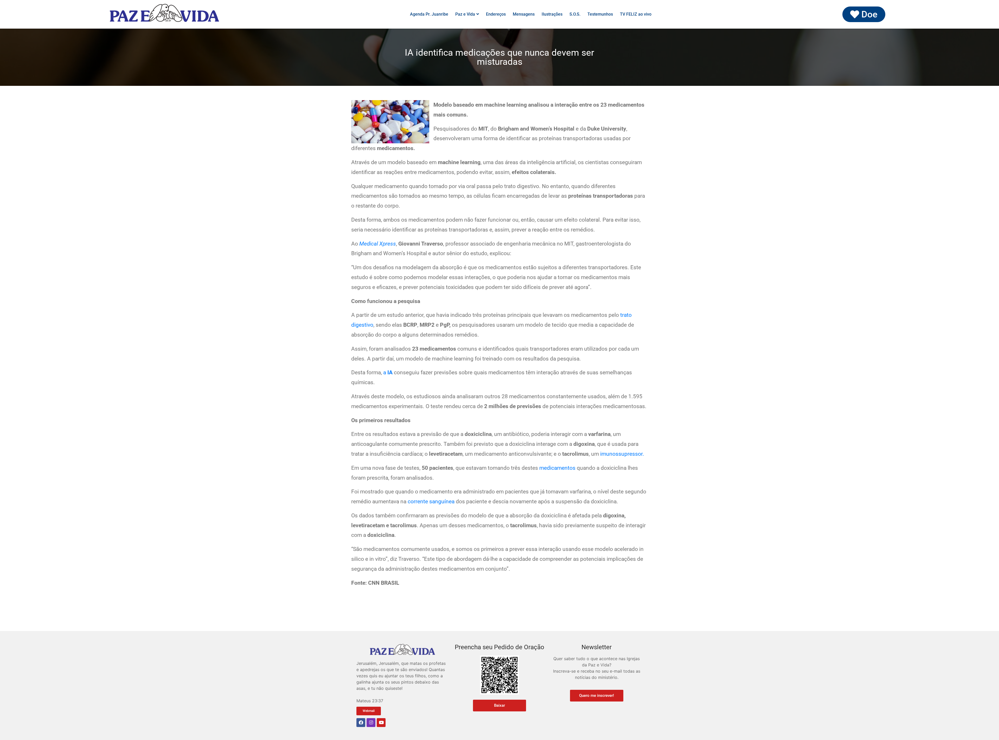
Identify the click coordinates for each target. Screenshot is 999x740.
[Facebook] (360, 722)
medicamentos (557, 468)
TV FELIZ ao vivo (635, 14)
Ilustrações (552, 14)
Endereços (496, 14)
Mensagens (524, 14)
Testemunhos (600, 14)
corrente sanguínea (431, 501)
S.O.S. (574, 14)
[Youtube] (381, 722)
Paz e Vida (465, 14)
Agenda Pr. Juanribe (429, 14)
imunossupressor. (622, 454)
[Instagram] (371, 722)
